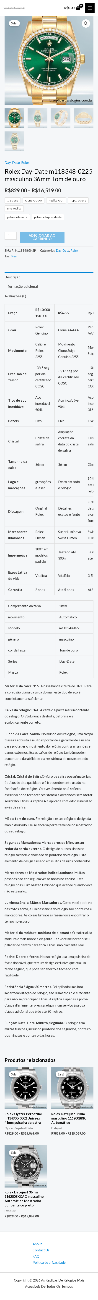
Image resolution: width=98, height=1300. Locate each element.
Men (14, 256)
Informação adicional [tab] (21, 286)
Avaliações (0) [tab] (15, 296)
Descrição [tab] (13, 277)
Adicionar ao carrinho (42, 237)
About (37, 1244)
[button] (86, 23)
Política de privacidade (49, 1262)
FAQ (36, 1256)
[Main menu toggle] (90, 8)
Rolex (25, 163)
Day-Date (12, 163)
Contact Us (41, 1250)
